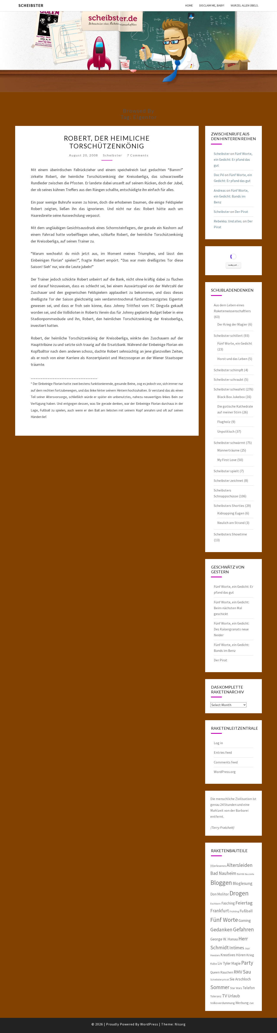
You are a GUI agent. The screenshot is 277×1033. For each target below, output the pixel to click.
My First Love (227, 460)
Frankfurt (219, 911)
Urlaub (234, 995)
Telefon (249, 987)
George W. (218, 939)
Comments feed (226, 762)
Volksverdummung (222, 1003)
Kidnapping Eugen (230, 513)
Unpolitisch (226, 431)
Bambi (240, 874)
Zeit (251, 1003)
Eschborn (215, 903)
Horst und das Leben (232, 359)
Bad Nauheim (223, 873)
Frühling (234, 911)
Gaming (244, 920)
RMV (238, 972)
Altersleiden (240, 865)
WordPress (149, 1024)
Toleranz (215, 996)
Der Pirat (241, 211)
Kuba (213, 964)
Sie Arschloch (240, 979)
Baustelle (249, 874)
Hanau (232, 939)
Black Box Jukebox (231, 397)
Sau (247, 971)
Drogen (239, 893)
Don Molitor (219, 894)
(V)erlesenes (218, 866)
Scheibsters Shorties (229, 505)
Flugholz (223, 421)
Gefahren (243, 929)
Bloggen (221, 883)
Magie (236, 963)
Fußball (246, 910)
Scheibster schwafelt (229, 389)
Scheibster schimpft (228, 370)
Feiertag (244, 903)
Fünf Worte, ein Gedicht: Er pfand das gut (233, 159)
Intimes (236, 948)
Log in (218, 743)
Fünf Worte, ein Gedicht (234, 343)
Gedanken (221, 929)
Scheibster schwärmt (229, 442)
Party (247, 962)
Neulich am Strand (231, 523)
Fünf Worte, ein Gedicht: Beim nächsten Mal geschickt (231, 608)
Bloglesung (242, 883)
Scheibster (30, 5)
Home (189, 5)
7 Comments (138, 155)
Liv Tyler (224, 963)
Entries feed (223, 752)
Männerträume (228, 450)
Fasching (228, 903)
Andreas (220, 190)
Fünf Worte (224, 920)
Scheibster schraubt (228, 379)
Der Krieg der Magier (232, 324)
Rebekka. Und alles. (228, 221)
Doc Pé (219, 175)
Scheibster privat (219, 979)
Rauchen (226, 972)
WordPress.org (225, 772)
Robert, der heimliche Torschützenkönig (107, 142)
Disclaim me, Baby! (211, 5)
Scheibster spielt (226, 471)
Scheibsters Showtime (230, 534)
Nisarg (180, 1024)
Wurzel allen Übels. (245, 5)
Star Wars (236, 988)
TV (224, 996)
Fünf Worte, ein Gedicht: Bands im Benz (231, 196)
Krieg (250, 955)
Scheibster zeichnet (228, 480)
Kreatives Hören (233, 955)
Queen (215, 972)
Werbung (242, 1003)
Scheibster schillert (228, 335)
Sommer (219, 987)
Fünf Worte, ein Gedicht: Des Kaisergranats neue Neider (231, 629)
